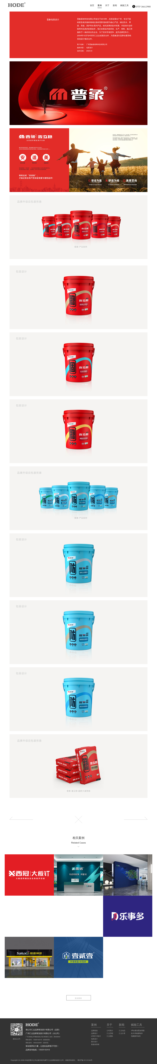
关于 (107, 5)
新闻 (115, 5)
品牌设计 (94, 1033)
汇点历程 (110, 1033)
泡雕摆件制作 (136, 1036)
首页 (92, 5)
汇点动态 (122, 1030)
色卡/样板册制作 (137, 1033)
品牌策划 (94, 1030)
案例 (100, 5)
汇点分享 (122, 1033)
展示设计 (94, 1041)
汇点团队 (110, 1036)
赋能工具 (124, 5)
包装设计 (94, 1039)
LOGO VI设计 (96, 1036)
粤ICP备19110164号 (84, 1060)
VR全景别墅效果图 (137, 1030)
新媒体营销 (95, 1044)
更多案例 (78, 998)
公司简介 (110, 1030)
